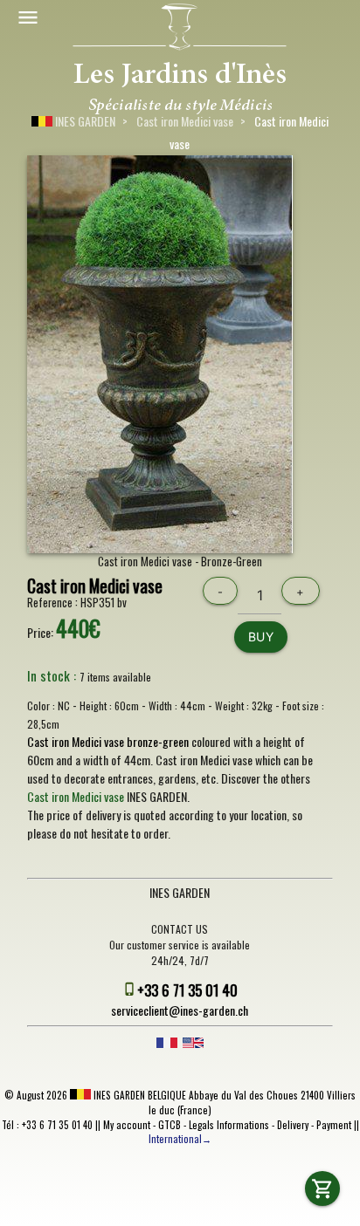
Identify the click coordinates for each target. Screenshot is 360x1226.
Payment (333, 1125)
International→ (180, 1139)
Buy (261, 636)
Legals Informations (229, 1125)
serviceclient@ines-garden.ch (179, 1010)
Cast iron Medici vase (184, 121)
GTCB (169, 1125)
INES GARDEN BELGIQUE (138, 1095)
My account (126, 1125)
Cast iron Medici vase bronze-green (108, 741)
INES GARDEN (83, 121)
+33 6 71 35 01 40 (187, 990)
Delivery (292, 1125)
